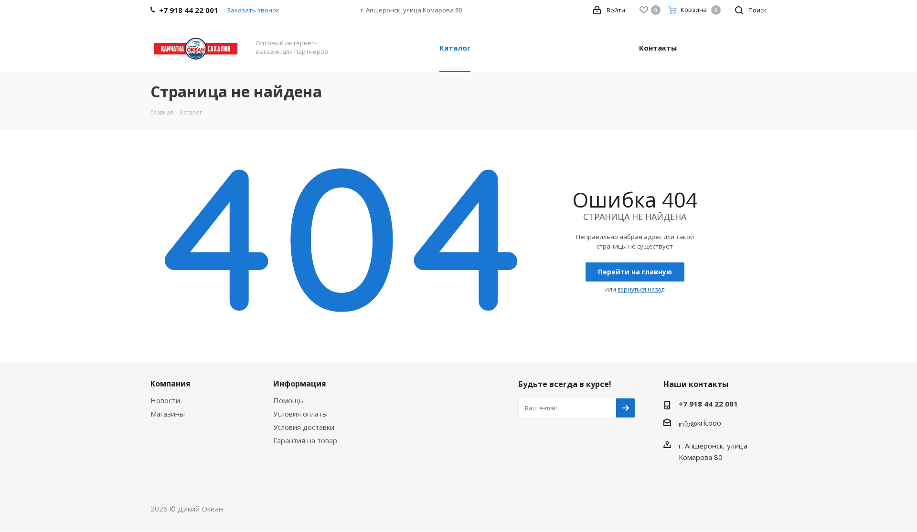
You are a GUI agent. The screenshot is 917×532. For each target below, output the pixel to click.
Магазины (167, 413)
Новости (165, 400)
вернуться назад (641, 289)
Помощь (288, 400)
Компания (170, 383)
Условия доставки (303, 427)
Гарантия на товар (305, 440)
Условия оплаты (300, 413)
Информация (299, 383)
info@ (688, 423)
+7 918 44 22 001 (708, 403)
